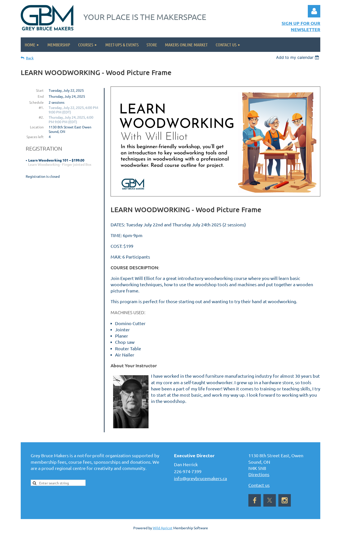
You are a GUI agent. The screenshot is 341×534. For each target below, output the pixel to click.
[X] (269, 500)
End (41, 96)
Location (37, 127)
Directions (258, 474)
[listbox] (298, 57)
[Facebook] (254, 500)
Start (40, 90)
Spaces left (35, 136)
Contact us (259, 485)
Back (30, 58)
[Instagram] (284, 500)
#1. (41, 107)
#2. (41, 117)
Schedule (36, 102)
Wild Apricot (162, 528)
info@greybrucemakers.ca (200, 478)
